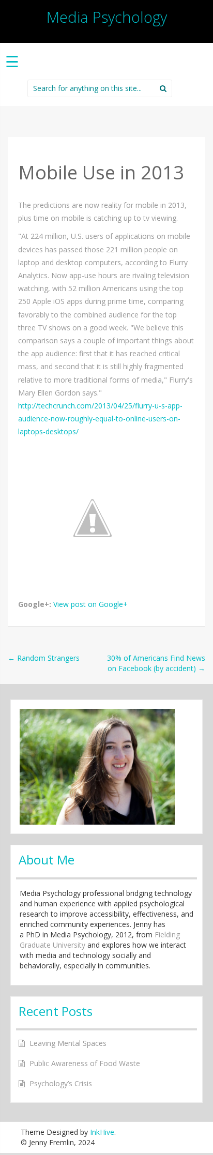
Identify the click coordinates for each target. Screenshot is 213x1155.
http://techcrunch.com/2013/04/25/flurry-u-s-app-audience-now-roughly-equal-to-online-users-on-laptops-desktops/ (100, 418)
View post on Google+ (90, 604)
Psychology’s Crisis (60, 1083)
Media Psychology (107, 17)
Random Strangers (44, 658)
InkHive (102, 1132)
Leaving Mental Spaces (67, 1043)
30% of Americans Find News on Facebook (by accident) (156, 663)
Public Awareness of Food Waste (84, 1063)
